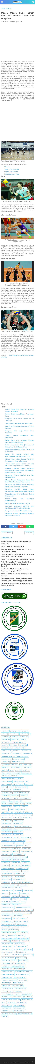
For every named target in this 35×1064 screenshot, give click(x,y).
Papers (14, 901)
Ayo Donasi (16, 753)
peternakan (5, 918)
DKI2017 (27, 784)
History (14, 815)
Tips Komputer (19, 988)
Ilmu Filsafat (5, 820)
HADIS (21, 809)
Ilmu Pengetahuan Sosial (9, 829)
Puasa (24, 921)
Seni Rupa (24, 941)
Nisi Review (13, 893)
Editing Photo (17, 789)
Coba (19, 778)
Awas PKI (15, 750)
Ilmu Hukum (16, 823)
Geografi (11, 809)
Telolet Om (5, 983)
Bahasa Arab (26, 753)
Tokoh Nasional (18, 997)
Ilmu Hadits (5, 823)
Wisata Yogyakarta (23, 1013)
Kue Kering (24, 862)
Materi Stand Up (17, 879)
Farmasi (14, 795)
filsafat (4, 801)
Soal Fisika (5, 955)
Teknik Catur (5, 969)
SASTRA (23, 932)
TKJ (16, 994)
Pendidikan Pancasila (22, 907)
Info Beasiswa (24, 829)
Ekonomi (4, 795)
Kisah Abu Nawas (25, 851)
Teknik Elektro (18, 969)
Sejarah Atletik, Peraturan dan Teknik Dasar (18, 423)
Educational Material (20, 792)
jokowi (18, 843)
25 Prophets (13, 731)
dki (20, 784)
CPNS (14, 784)
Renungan (5, 927)
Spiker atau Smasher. (11, 172)
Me (12, 882)
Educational (5, 792)
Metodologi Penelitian (8, 885)
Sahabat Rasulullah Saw (9, 932)
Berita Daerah (16, 762)
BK (10, 770)
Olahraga (23, 893)
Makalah (4, 871)
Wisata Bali (5, 1008)
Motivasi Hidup (6, 890)
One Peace (5, 896)
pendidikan (15, 904)
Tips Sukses (16, 991)
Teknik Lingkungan (21, 974)
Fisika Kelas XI (6, 806)
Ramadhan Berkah (7, 924)
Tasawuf (4, 966)
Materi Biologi (6, 876)
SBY (3, 935)
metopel (22, 885)
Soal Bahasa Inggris (7, 952)
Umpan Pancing (13, 999)
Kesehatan (15, 848)
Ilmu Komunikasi (6, 826)
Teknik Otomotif (18, 977)
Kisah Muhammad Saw (8, 857)
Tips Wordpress (6, 994)
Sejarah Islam (22, 938)
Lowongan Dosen (7, 868)
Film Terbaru (23, 798)
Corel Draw (5, 784)
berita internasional (8, 764)
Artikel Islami (6, 748)
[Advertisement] (17, 41)
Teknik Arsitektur (16, 966)
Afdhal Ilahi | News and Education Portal (23, 1062)
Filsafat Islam (14, 801)
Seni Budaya (15, 941)
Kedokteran (20, 845)
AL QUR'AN (13, 736)
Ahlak (3, 734)
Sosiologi (4, 960)
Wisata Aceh (5, 1005)
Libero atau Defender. (12, 169)
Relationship (20, 924)
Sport (13, 960)
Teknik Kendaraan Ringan (22, 971)
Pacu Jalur (5, 899)
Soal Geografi (16, 955)
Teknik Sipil (21, 980)
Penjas (28, 910)
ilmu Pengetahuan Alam (22, 826)
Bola (16, 770)
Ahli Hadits (13, 734)
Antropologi (5, 742)
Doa (3, 787)
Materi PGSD (5, 879)
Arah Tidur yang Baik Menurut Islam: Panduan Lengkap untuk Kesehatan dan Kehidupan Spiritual (16, 564)
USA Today (10, 1002)
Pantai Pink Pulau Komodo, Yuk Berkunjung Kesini (17, 559)
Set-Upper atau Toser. (12, 174)
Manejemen (15, 871)
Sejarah (18, 935)
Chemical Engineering (8, 778)
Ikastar (15, 817)
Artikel (21, 745)
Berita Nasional (24, 764)
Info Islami (16, 831)
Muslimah (26, 890)
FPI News (15, 806)
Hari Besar (18, 812)
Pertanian (17, 915)
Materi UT (5, 882)
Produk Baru (5, 921)
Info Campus (5, 831)
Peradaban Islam (6, 913)
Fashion (23, 795)
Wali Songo (20, 1002)
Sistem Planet (18, 949)
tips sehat (5, 991)
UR (2, 1002)
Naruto (4, 893)
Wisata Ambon (17, 1005)
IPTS (15, 837)
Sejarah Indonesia (7, 938)
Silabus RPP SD (6, 949)
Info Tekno (16, 834)
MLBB (16, 887)
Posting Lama (29, 532)
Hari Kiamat (5, 815)
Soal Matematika (7, 957)
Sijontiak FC (18, 943)
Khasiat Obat (6, 851)
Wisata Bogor (18, 1011)
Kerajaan (4, 848)
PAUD (22, 901)
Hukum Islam (25, 815)
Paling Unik (5, 901)
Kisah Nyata (5, 859)
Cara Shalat (25, 773)
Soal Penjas (19, 957)
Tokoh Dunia (25, 994)
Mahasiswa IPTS (20, 868)
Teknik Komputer (7, 974)
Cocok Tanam (6, 781)
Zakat (3, 1016)
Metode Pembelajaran (23, 882)
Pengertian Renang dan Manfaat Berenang (18, 511)
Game (23, 806)
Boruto (25, 770)
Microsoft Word (7, 887)
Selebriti (4, 941)
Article (12, 745)
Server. (7, 167)
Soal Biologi (20, 952)
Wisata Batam (6, 1011)
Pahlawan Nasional (18, 899)
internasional (6, 837)
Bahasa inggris (21, 756)
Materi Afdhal (18, 873)
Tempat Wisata (17, 983)
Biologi (4, 767)
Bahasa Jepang (17, 759)
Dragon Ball (5, 789)
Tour (28, 997)
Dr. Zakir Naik (20, 787)
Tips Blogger (15, 985)
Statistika (22, 960)
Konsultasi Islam (18, 859)
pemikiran (4, 904)
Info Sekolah (5, 834)
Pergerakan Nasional (22, 913)
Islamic (20, 840)
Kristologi (5, 862)
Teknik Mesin (5, 977)
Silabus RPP (21, 946)
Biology (26, 767)
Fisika (27, 803)
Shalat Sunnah (6, 943)
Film (15, 798)
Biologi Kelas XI (15, 767)
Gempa (3, 809)
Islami (12, 840)
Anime (22, 739)
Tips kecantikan (6, 988)
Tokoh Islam (5, 997)
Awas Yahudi (5, 753)
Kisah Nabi (21, 857)
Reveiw (23, 927)
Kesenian (24, 848)
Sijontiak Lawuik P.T (7, 946)
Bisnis (3, 770)
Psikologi (15, 921)
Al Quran (22, 736)
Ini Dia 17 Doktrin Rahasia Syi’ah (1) (12, 546)
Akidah (4, 736)
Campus (15, 773)
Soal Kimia (27, 955)
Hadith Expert (6, 812)
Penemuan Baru (6, 910)
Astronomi (18, 748)
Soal (27, 949)
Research (15, 927)
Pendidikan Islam (6, 907)
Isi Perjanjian (25, 837)
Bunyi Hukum (5, 773)
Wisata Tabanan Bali (8, 1013)
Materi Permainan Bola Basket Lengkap (17, 503)
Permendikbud (6, 915)
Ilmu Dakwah (24, 817)
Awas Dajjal (5, 750)
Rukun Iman (12, 929)
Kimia (14, 851)
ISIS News (4, 840)
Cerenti (13, 775)
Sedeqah (10, 935)
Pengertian (18, 910)
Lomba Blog (14, 865)
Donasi (10, 787)
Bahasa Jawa (5, 759)
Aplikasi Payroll (18, 742)
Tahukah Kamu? (19, 963)
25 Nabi (4, 731)
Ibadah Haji (5, 817)
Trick (3, 999)
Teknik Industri (6, 971)
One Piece (14, 896)
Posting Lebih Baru (6, 532)
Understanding (26, 999)
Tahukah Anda (6, 963)
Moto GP (17, 890)
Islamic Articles (6, 843)
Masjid (24, 871)
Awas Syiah (25, 750)
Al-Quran (4, 739)
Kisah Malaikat (18, 854)
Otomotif (23, 896)
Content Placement (19, 781)
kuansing (14, 862)
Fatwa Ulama (5, 798)
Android (14, 739)
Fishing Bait (18, 803)
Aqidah (4, 745)
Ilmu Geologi (17, 820)
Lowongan (25, 865)
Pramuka (22, 918)
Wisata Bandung (17, 1008)
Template (4, 985)
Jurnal (26, 843)
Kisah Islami (5, 854)
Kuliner (4, 865)
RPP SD (3, 929)
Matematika (5, 873)
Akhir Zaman (24, 734)
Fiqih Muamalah (6, 803)
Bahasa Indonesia (7, 756)
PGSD (14, 918)
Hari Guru (27, 812)
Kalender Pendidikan (7, 845)
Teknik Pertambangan (8, 980)
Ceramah (4, 775)
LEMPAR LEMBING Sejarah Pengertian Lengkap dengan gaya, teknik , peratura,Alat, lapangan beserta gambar (19, 470)
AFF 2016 (24, 731)
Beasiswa (4, 762)
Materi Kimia (18, 876)
